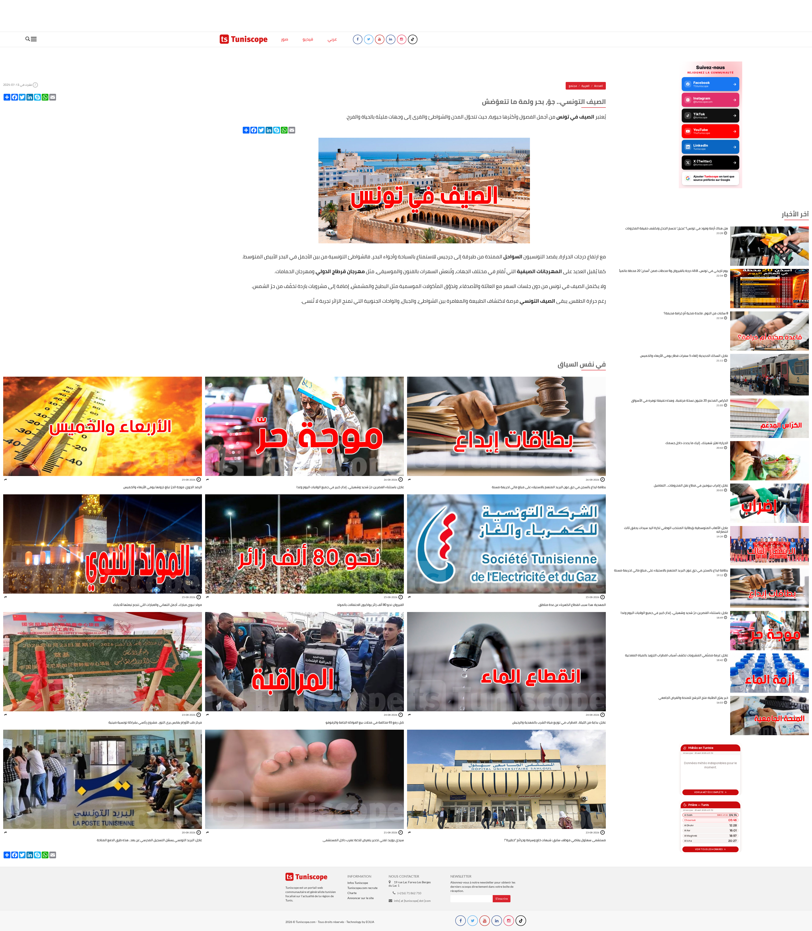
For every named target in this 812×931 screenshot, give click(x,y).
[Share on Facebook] (409, 479)
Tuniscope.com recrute (362, 888)
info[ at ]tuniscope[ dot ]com (412, 900)
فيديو (308, 39)
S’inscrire (501, 898)
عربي (332, 39)
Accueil (598, 85)
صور (284, 39)
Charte (352, 893)
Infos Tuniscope (357, 883)
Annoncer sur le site (360, 898)
